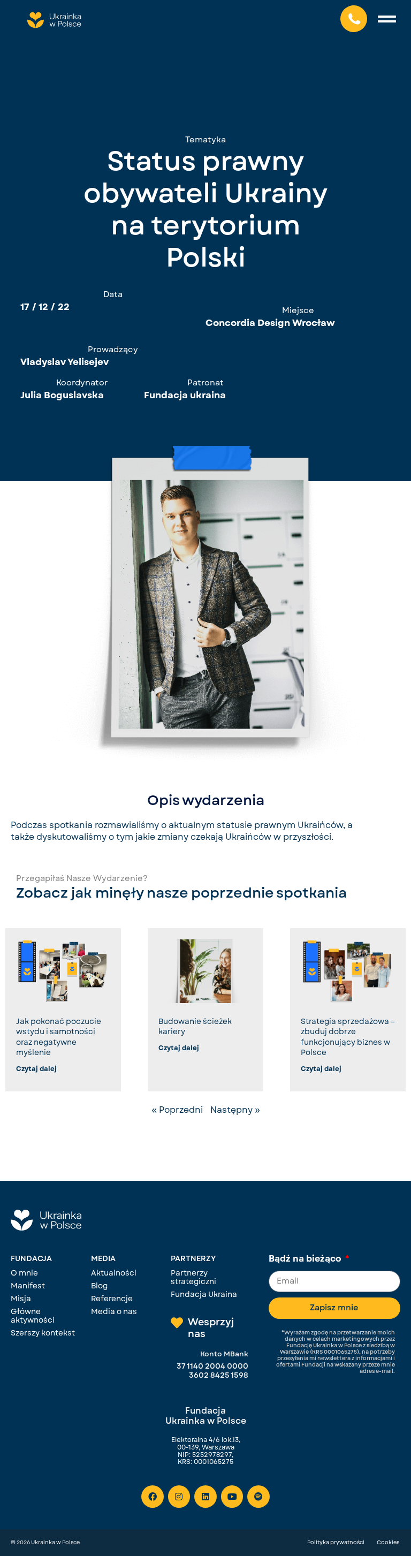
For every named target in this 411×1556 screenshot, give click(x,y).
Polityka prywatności (335, 1542)
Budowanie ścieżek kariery (195, 1026)
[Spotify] (258, 1496)
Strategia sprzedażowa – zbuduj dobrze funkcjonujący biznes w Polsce (348, 1037)
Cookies (388, 1542)
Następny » (235, 1110)
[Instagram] (179, 1496)
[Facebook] (152, 1496)
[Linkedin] (205, 1496)
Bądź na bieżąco (306, 1259)
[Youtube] (232, 1496)
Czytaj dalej (36, 1069)
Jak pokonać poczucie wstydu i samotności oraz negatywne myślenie (58, 1037)
